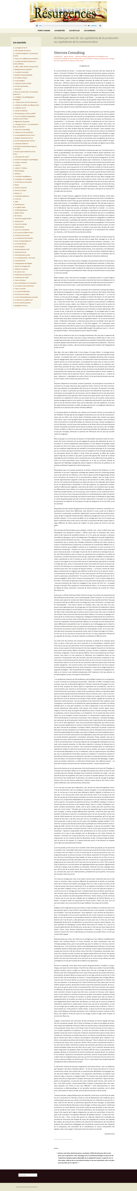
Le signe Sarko (20, 207)
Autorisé (18, 89)
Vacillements (19, 204)
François (96, 58)
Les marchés (59, 30)
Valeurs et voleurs (21, 269)
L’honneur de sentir (22, 157)
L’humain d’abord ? (21, 143)
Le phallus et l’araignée (23, 179)
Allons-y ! (18, 193)
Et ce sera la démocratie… (24, 232)
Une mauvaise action (22, 255)
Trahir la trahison (21, 111)
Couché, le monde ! (22, 72)
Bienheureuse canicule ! (23, 69)
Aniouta (18, 174)
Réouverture (19, 227)
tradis (81, 61)
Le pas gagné (20, 81)
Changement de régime (23, 263)
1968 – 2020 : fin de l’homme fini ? (27, 67)
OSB (16, 202)
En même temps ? (21, 78)
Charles (18, 165)
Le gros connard (21, 162)
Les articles (74, 30)
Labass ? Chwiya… (21, 168)
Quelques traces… (21, 305)
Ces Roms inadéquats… (23, 176)
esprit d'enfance (88, 58)
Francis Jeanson (21, 188)
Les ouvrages (89, 30)
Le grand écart (20, 261)
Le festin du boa (21, 244)
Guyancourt (19, 221)
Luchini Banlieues (21, 210)
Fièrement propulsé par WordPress (27, 1187)
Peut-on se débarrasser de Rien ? (27, 59)
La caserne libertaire (22, 291)
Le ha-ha (18, 199)
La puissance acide (21, 277)
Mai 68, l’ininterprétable (23, 75)
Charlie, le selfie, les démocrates (27, 105)
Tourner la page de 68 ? (23, 218)
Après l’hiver (19, 213)
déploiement (91, 56)
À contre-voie (20, 272)
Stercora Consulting (69, 53)
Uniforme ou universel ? (23, 275)
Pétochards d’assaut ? (23, 51)
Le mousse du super (22, 294)
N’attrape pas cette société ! (25, 113)
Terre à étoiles (20, 280)
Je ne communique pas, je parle (26, 297)
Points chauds (44, 30)
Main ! (17, 185)
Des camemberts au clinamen (25, 283)
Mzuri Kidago (19, 171)
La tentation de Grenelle (24, 238)
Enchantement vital (22, 249)
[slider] (60, 26)
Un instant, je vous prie (23, 182)
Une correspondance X (23, 241)
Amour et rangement (22, 266)
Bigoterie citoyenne (22, 121)
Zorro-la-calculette (22, 230)
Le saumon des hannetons (24, 286)
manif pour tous (104, 58)
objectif (63, 61)
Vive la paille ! (20, 247)
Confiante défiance (22, 196)
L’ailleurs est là (20, 108)
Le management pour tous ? (25, 135)
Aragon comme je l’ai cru (24, 138)
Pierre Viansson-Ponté (72, 61)
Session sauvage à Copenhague (26, 160)
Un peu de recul (20, 252)
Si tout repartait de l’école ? (25, 141)
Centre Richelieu (82, 56)
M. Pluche (18, 216)
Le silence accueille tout (24, 300)
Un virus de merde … (22, 86)
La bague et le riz (21, 48)
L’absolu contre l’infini (23, 83)
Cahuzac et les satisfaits (24, 132)
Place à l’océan (20, 190)
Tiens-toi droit (20, 289)
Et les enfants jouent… (23, 303)
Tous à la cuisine (21, 224)
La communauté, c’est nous (25, 258)
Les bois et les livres (22, 235)
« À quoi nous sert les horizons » (26, 102)
